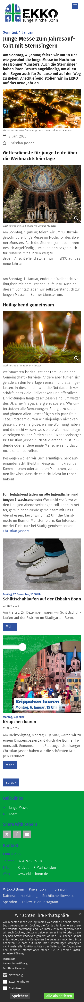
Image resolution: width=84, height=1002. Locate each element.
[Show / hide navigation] (75, 6)
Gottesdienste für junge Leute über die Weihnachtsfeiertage (40, 155)
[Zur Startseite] (31, 12)
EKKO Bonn (12, 854)
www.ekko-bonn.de (33, 874)
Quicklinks (13, 798)
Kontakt (10, 845)
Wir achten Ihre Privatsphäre (42, 915)
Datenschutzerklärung (15, 963)
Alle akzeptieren (59, 996)
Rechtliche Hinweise (14, 968)
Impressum (9, 959)
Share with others (20, 824)
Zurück (11, 782)
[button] (7, 834)
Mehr (10, 627)
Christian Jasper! (16, 531)
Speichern (20, 996)
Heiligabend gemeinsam (28, 305)
